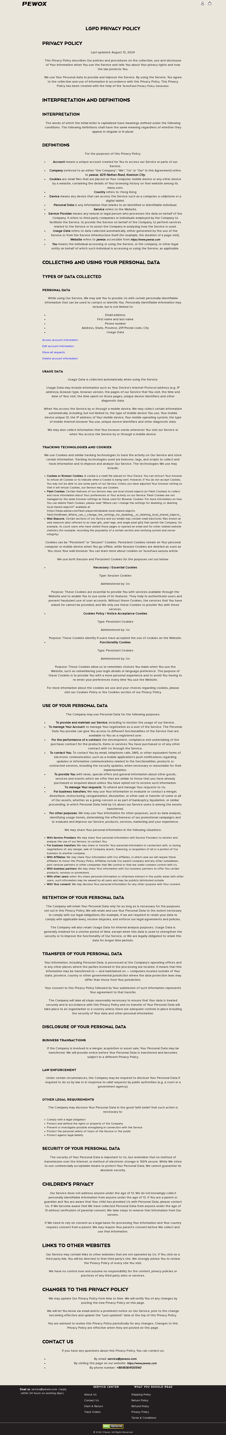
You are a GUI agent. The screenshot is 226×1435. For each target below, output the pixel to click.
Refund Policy (140, 1406)
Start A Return (93, 1406)
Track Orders (92, 1412)
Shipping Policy (141, 1394)
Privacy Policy (140, 1412)
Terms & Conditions (143, 1418)
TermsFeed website (155, 551)
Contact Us (91, 1400)
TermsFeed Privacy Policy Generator (145, 86)
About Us (90, 1394)
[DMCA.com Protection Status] (113, 1427)
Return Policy (140, 1400)
